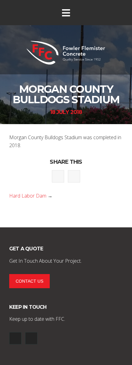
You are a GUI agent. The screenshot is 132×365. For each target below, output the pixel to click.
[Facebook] (15, 338)
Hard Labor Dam (27, 195)
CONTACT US (29, 281)
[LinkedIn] (31, 338)
